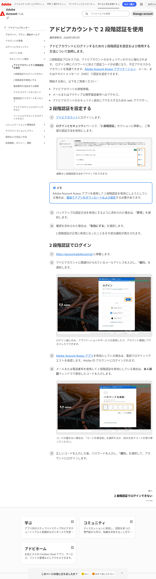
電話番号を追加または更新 (26, 85)
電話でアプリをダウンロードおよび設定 (91, 197)
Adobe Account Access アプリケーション (110, 69)
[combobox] (106, 14)
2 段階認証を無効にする (24, 79)
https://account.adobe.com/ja (74, 254)
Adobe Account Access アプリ (74, 355)
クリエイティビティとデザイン (28, 4)
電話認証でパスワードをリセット (28, 99)
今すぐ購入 (129, 4)
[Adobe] (6, 4)
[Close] (122, 572)
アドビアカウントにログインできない (28, 108)
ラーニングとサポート (108, 4)
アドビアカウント (67, 117)
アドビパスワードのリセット (27, 92)
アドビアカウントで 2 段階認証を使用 (28, 66)
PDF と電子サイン (55, 4)
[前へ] (74, 498)
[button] (141, 4)
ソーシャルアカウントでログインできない (28, 117)
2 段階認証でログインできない (28, 73)
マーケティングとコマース (81, 4)
